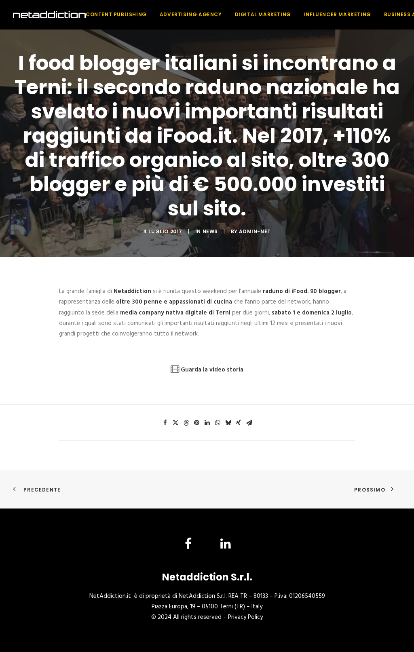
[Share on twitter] (175, 423)
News (210, 231)
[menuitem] (119, 14)
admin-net (254, 231)
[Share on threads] (186, 423)
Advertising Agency (191, 14)
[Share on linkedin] (207, 423)
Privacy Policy (245, 617)
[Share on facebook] (165, 423)
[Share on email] (249, 423)
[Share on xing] (238, 423)
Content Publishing (116, 14)
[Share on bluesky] (228, 423)
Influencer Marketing (337, 14)
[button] (188, 547)
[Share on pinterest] (196, 423)
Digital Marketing (263, 14)
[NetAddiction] (49, 14)
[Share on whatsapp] (217, 423)
